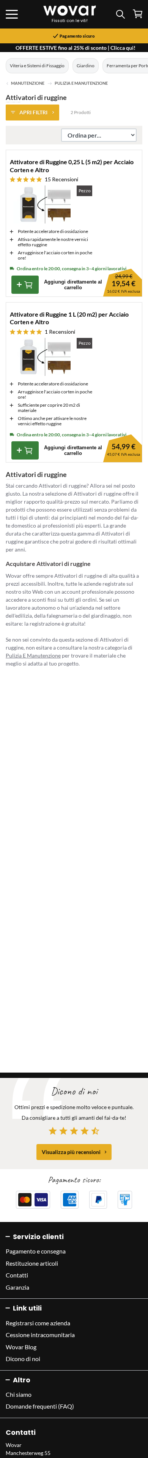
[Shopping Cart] (137, 14)
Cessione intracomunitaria (40, 1334)
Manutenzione (28, 83)
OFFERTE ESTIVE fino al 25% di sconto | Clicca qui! (75, 47)
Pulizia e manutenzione (81, 83)
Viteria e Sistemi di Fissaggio (37, 65)
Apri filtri (33, 112)
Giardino (85, 65)
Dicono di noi (23, 1358)
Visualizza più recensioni (71, 1152)
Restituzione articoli (32, 1263)
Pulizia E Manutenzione (33, 655)
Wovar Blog (21, 1346)
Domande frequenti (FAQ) (40, 1406)
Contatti (17, 1275)
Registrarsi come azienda (38, 1322)
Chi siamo (18, 1394)
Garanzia (17, 1287)
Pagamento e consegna (36, 1251)
